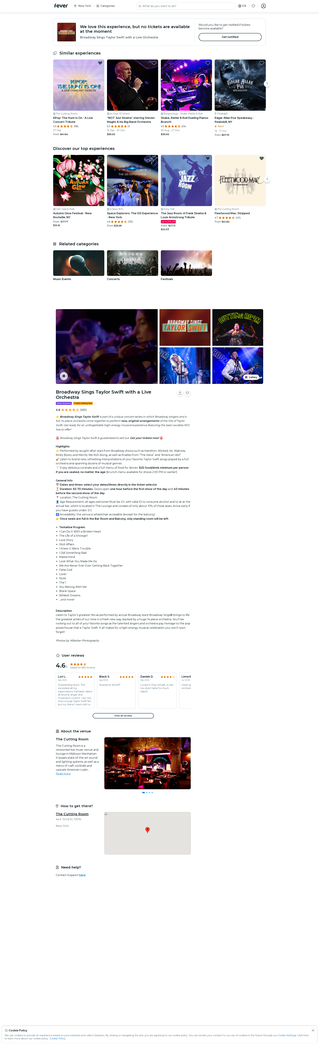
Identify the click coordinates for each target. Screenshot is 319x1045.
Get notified (230, 37)
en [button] (244, 5)
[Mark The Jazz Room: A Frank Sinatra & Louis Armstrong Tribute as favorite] (208, 158)
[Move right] (267, 83)
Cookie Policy (57, 1038)
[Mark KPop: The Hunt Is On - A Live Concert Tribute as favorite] (100, 63)
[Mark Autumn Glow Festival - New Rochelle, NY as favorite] (100, 158)
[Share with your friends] (180, 393)
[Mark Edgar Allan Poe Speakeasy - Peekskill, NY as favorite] (262, 63)
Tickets (229, 403)
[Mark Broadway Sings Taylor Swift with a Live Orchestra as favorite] (187, 393)
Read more (63, 773)
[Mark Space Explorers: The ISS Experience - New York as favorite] (154, 158)
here (82, 875)
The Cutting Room (72, 814)
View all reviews (123, 715)
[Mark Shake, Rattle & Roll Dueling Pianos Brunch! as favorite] (208, 63)
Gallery (253, 377)
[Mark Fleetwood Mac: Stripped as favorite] (262, 158)
